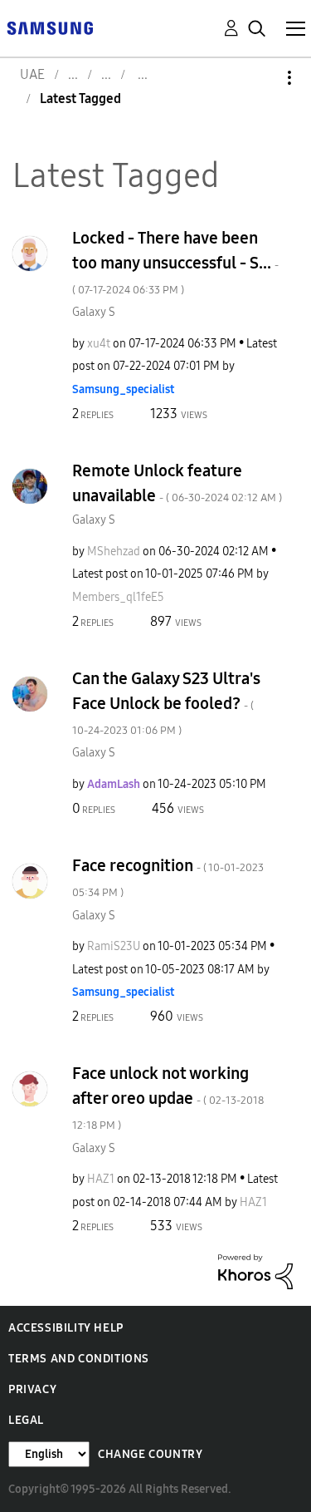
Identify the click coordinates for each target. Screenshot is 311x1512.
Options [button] (261, 78)
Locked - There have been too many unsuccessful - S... (175, 262)
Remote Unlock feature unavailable (177, 482)
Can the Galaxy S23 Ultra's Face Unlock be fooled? (166, 702)
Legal (26, 1420)
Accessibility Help (66, 1328)
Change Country (150, 1454)
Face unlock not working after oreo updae (168, 1097)
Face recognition (168, 877)
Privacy (32, 1389)
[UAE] (50, 27)
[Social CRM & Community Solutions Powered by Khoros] (255, 1270)
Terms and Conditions (78, 1359)
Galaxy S (93, 312)
